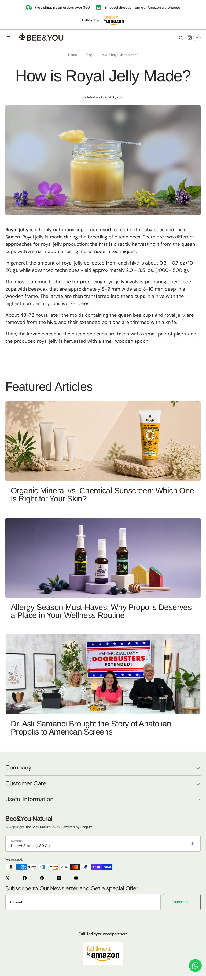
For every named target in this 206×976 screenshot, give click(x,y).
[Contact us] (195, 965)
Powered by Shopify (76, 827)
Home (72, 55)
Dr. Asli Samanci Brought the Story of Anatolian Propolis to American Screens (91, 727)
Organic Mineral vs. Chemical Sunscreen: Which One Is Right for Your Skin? (102, 494)
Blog (89, 55)
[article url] (103, 441)
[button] (8, 38)
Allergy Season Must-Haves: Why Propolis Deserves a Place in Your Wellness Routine (101, 611)
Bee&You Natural (38, 827)
